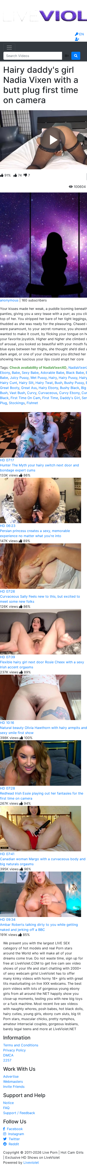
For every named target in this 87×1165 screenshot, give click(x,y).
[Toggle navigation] (9, 47)
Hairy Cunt (8, 383)
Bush (58, 383)
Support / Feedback (19, 1113)
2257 (7, 1060)
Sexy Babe (30, 372)
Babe (16, 372)
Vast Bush (17, 393)
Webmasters (13, 1081)
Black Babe (75, 372)
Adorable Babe (52, 372)
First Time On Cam (25, 398)
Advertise (11, 1076)
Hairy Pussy (68, 378)
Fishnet (32, 403)
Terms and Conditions (20, 1045)
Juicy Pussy (19, 378)
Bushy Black (69, 388)
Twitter (13, 1139)
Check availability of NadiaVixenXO (38, 367)
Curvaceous (47, 393)
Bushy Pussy (74, 383)
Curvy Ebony (69, 393)
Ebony (5, 372)
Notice (8, 1103)
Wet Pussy (38, 378)
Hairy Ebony (48, 388)
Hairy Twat (44, 383)
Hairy (53, 378)
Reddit (13, 1144)
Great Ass (29, 388)
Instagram (15, 1134)
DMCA (8, 1055)
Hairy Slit (26, 383)
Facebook (14, 1129)
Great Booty (9, 388)
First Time (50, 398)
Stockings (17, 403)
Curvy (31, 393)
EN (81, 34)
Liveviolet (31, 1162)
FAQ (6, 1108)
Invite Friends (13, 1086)
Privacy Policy (14, 1050)
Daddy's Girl (70, 398)
